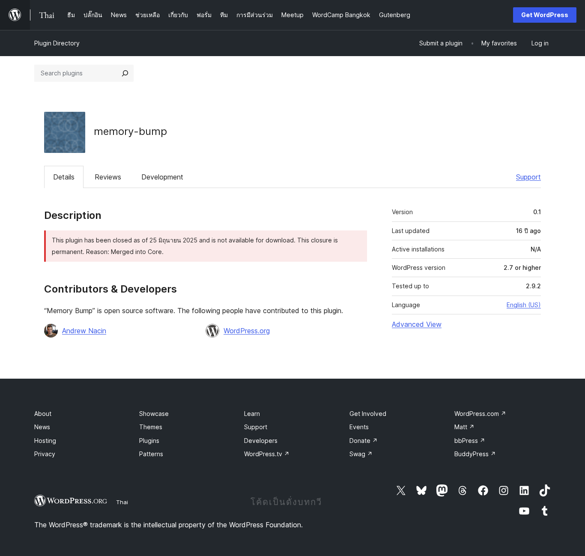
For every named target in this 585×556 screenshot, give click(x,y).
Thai (122, 502)
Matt (464, 426)
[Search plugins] (125, 73)
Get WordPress (544, 14)
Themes (150, 426)
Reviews (108, 177)
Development (162, 177)
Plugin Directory (57, 43)
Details (64, 177)
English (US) (524, 304)
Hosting (45, 440)
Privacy (44, 453)
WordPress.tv (267, 453)
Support (528, 177)
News (42, 426)
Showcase (154, 413)
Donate (363, 440)
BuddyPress (475, 453)
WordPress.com (480, 413)
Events (359, 426)
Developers (261, 440)
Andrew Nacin (84, 330)
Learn (252, 413)
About (42, 413)
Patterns (151, 453)
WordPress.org (247, 330)
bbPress (469, 440)
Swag (361, 453)
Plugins (149, 440)
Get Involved (367, 413)
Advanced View (417, 324)
